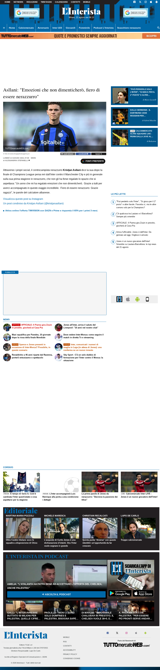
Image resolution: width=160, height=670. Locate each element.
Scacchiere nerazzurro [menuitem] (129, 28)
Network (18, 2)
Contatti (67, 646)
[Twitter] (140, 2)
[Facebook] (134, 2)
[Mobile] (147, 299)
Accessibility (69, 650)
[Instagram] (146, 2)
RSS (65, 642)
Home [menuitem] (12, 28)
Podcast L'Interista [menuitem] (104, 28)
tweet (97, 154)
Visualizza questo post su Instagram (23, 199)
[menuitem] (4, 28)
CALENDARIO (61, 2)
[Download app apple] (151, 2)
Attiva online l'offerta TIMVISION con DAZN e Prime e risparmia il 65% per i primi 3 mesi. (51, 210)
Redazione (32, 2)
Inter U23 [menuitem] (57, 28)
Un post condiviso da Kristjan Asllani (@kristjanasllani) (33, 203)
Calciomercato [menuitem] (26, 28)
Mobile (66, 637)
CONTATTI (75, 2)
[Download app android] (156, 2)
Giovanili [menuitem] (70, 28)
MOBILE (86, 2)
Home (7, 2)
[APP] (119, 299)
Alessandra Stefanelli (16, 160)
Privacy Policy (70, 654)
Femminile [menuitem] (84, 28)
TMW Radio (46, 2)
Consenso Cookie (71, 659)
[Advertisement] (134, 426)
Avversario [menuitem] (43, 28)
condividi (83, 154)
